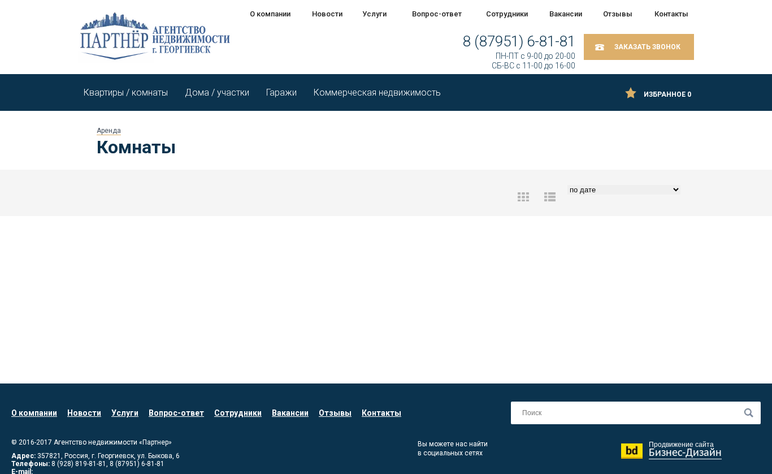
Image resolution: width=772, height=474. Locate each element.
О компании (270, 14)
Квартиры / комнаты (126, 92)
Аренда (109, 131)
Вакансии (565, 14)
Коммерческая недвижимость (377, 92)
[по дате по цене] (622, 196)
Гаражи (281, 92)
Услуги (374, 14)
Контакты (671, 14)
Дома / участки (217, 92)
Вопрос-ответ (437, 14)
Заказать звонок (647, 47)
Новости (327, 14)
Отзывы (617, 14)
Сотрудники (506, 14)
